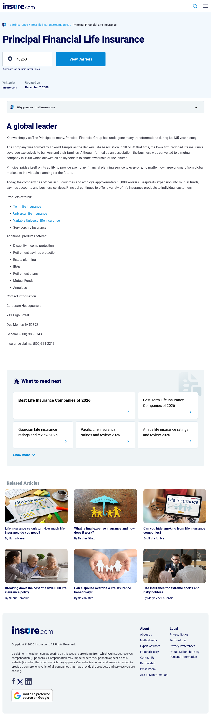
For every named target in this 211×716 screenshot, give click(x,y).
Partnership (147, 663)
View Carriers (80, 59)
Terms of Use (178, 640)
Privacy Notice (179, 634)
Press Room (148, 669)
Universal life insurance (30, 213)
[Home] (4, 25)
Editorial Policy (149, 651)
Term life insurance (27, 206)
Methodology (148, 640)
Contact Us (147, 657)
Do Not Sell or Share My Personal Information (184, 654)
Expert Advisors (150, 646)
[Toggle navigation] (204, 6)
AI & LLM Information (154, 674)
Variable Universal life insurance (36, 220)
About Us (146, 634)
